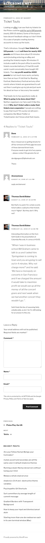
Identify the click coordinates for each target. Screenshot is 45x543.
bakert (27, 18)
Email (7, 384)
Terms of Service (23, 399)
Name (7, 372)
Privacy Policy (9, 399)
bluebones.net (18, 3)
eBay (15, 27)
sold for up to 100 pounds (30, 30)
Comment (9, 338)
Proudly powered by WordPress (16, 537)
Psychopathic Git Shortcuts (15, 489)
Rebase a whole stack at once (16, 476)
